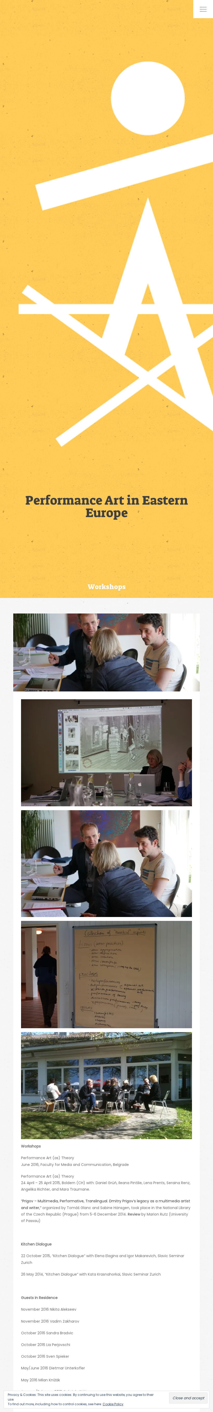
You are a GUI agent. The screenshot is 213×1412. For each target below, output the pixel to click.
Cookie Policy (113, 1404)
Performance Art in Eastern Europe (106, 505)
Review (134, 1214)
